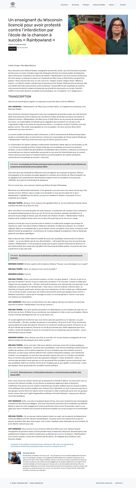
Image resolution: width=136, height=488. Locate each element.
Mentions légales (104, 483)
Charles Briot (24, 47)
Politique (86, 5)
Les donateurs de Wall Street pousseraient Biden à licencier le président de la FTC (38, 446)
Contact (123, 5)
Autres (111, 5)
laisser (84, 388)
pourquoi (43, 195)
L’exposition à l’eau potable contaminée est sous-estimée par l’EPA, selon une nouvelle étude (42, 444)
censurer (60, 434)
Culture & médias (99, 5)
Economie (75, 5)
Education (64, 5)
